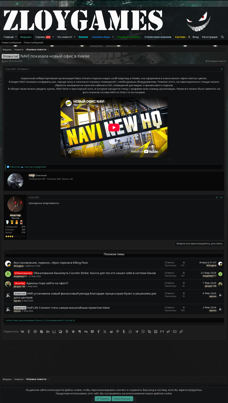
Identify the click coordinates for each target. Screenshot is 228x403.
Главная (9, 36)
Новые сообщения (11, 42)
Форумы (25, 36)
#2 (221, 197)
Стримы (42, 36)
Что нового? (64, 36)
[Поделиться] (222, 69)
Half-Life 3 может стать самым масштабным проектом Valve (68, 308)
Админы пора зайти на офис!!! (47, 283)
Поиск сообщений (33, 42)
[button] (16, 37)
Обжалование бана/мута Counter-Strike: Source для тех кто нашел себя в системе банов (95, 273)
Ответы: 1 (25, 69)
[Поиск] (222, 37)
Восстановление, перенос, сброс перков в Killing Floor (51, 262)
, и (28, 167)
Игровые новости (217, 61)
